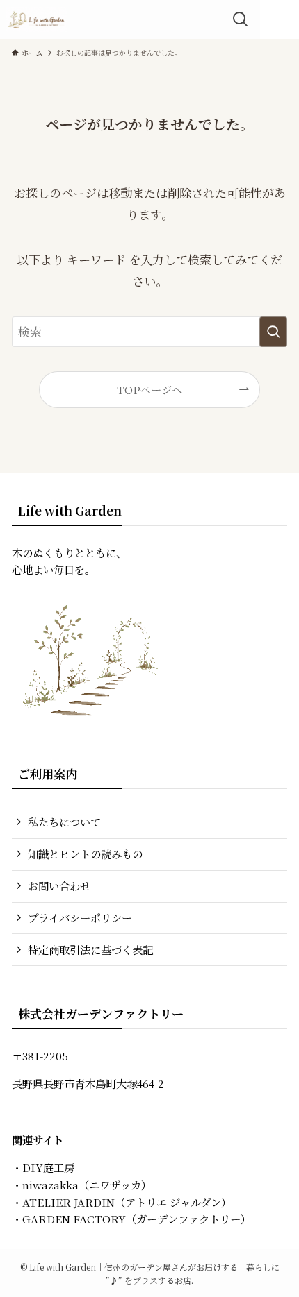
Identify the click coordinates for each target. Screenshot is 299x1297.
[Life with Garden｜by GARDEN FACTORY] (36, 19)
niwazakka (50, 1184)
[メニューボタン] (279, 19)
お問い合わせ (59, 885)
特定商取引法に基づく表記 (90, 949)
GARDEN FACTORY (74, 1218)
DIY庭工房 (48, 1167)
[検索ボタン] (240, 19)
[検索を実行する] (273, 331)
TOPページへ (149, 389)
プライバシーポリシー (80, 917)
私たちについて (64, 821)
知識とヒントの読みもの (85, 853)
